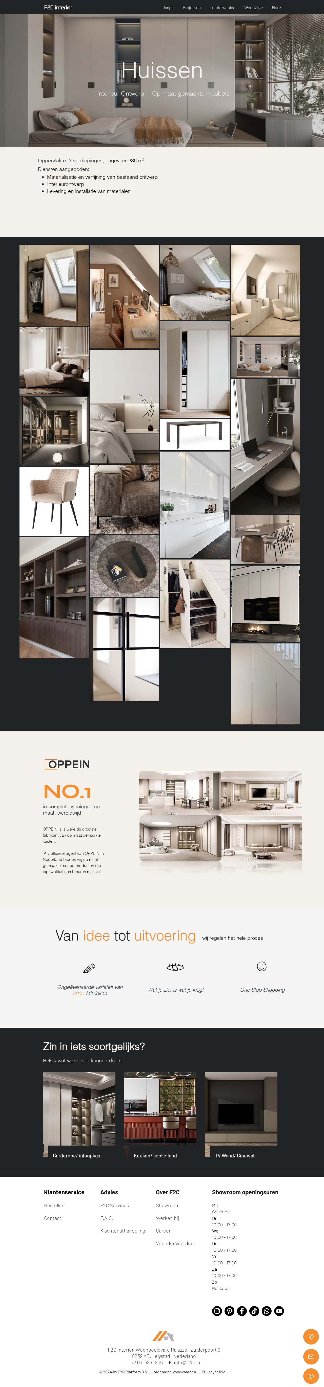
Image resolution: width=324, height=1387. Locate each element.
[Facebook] (242, 1311)
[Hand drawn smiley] (262, 967)
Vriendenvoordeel (175, 1243)
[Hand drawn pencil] (89, 968)
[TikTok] (254, 1311)
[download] (229, 1311)
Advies (109, 1192)
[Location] (311, 1337)
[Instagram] (217, 1311)
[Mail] (311, 1356)
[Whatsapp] (311, 1376)
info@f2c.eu (187, 1362)
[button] (169, 7)
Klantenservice (64, 1192)
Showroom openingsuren (245, 1192)
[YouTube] (279, 1311)
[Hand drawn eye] (175, 967)
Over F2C (168, 1192)
